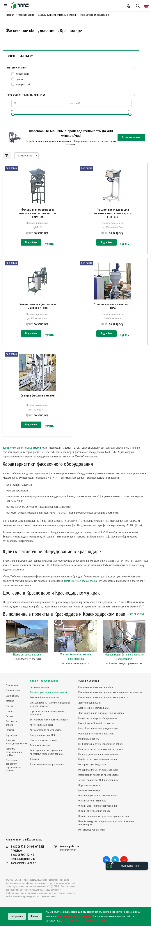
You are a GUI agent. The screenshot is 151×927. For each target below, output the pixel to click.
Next (146, 646)
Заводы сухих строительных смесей (48, 692)
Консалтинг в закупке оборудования (97, 718)
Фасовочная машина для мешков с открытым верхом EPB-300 (113, 213)
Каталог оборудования (44, 680)
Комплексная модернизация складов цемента (103, 697)
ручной (19, 79)
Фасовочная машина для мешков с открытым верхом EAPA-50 (37, 213)
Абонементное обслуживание (94, 707)
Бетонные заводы (39, 687)
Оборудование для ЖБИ (43, 735)
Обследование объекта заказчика (96, 733)
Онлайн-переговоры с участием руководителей (103, 816)
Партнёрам (11, 735)
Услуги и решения (88, 680)
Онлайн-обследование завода (94, 811)
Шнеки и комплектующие (43, 740)
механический (22, 74)
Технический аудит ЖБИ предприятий (98, 780)
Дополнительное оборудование (47, 764)
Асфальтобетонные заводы (44, 697)
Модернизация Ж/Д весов (92, 764)
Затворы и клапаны (40, 745)
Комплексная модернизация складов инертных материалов (110, 692)
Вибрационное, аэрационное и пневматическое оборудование (47, 752)
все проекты (136, 614)
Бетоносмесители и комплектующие (49, 719)
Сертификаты (12, 695)
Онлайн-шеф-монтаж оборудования (97, 805)
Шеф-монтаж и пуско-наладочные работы (100, 744)
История (10, 700)
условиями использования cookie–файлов (85, 920)
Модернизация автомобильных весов (98, 769)
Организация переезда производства (98, 774)
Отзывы (10, 730)
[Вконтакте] (106, 859)
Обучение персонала (89, 785)
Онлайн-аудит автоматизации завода (98, 795)
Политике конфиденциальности (74, 916)
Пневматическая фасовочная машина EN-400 (37, 306)
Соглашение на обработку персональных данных (14, 765)
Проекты (10, 706)
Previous (4, 646)
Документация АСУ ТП (89, 702)
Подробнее (31, 242)
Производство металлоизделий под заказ (100, 749)
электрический (23, 84)
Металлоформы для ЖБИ (91, 829)
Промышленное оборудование (80, 581)
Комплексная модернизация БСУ (95, 687)
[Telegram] (115, 859)
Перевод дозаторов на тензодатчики (98, 754)
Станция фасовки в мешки (37, 395)
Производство (13, 690)
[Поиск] (138, 6)
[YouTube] (124, 859)
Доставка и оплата (11, 723)
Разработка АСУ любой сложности (96, 723)
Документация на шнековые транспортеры (101, 713)
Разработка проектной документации (98, 728)
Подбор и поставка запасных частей (97, 759)
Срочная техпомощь (89, 790)
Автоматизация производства (46, 730)
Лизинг (9, 716)
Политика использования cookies (14, 752)
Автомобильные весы (41, 724)
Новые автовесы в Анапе (27, 654)
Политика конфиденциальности (17, 742)
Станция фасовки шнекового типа (113, 306)
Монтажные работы (88, 738)
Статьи (9, 711)
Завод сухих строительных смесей (22, 447)
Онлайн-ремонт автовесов (92, 800)
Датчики (34, 759)
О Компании (12, 685)
